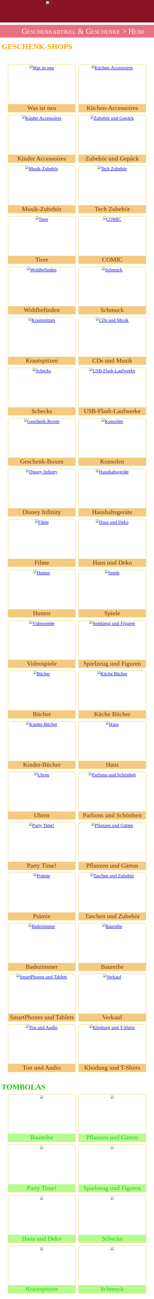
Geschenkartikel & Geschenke (71, 31)
